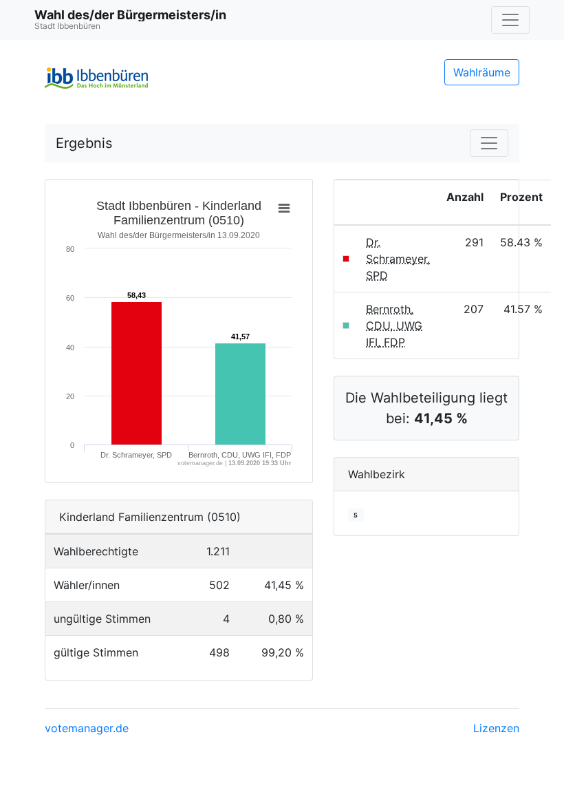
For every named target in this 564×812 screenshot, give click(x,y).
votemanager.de (87, 728)
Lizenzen (496, 728)
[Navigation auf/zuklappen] (510, 20)
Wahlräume (481, 72)
